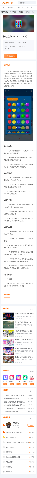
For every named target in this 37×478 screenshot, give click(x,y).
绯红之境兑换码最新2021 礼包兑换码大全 (15, 405)
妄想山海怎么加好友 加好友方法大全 (15, 402)
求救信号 (16, 423)
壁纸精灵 (12, 381)
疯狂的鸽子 (9, 467)
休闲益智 (20, 12)
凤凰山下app (9, 472)
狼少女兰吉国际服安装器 (13, 457)
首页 (2, 8)
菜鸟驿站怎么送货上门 (11, 411)
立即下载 (30, 425)
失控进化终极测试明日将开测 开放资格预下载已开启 (24, 357)
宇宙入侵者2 (9, 462)
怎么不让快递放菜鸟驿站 (11, 398)
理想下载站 (4, 12)
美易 (18, 381)
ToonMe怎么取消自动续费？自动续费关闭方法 (15, 395)
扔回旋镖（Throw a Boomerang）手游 (17, 442)
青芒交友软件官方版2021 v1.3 (25, 381)
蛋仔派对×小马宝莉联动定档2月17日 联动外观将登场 (24, 348)
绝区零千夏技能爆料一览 (23, 322)
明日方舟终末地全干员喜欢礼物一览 (24, 331)
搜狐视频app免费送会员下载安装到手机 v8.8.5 (31, 381)
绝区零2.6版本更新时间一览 (24, 339)
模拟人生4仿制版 (11, 437)
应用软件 (30, 8)
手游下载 (20, 8)
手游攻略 (11, 8)
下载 (5, 384)
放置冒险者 (9, 452)
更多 (31, 309)
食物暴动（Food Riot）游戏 (14, 432)
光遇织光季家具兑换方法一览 (24, 313)
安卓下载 (12, 56)
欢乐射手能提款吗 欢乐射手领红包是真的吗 (15, 408)
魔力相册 (5, 381)
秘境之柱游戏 (10, 447)
